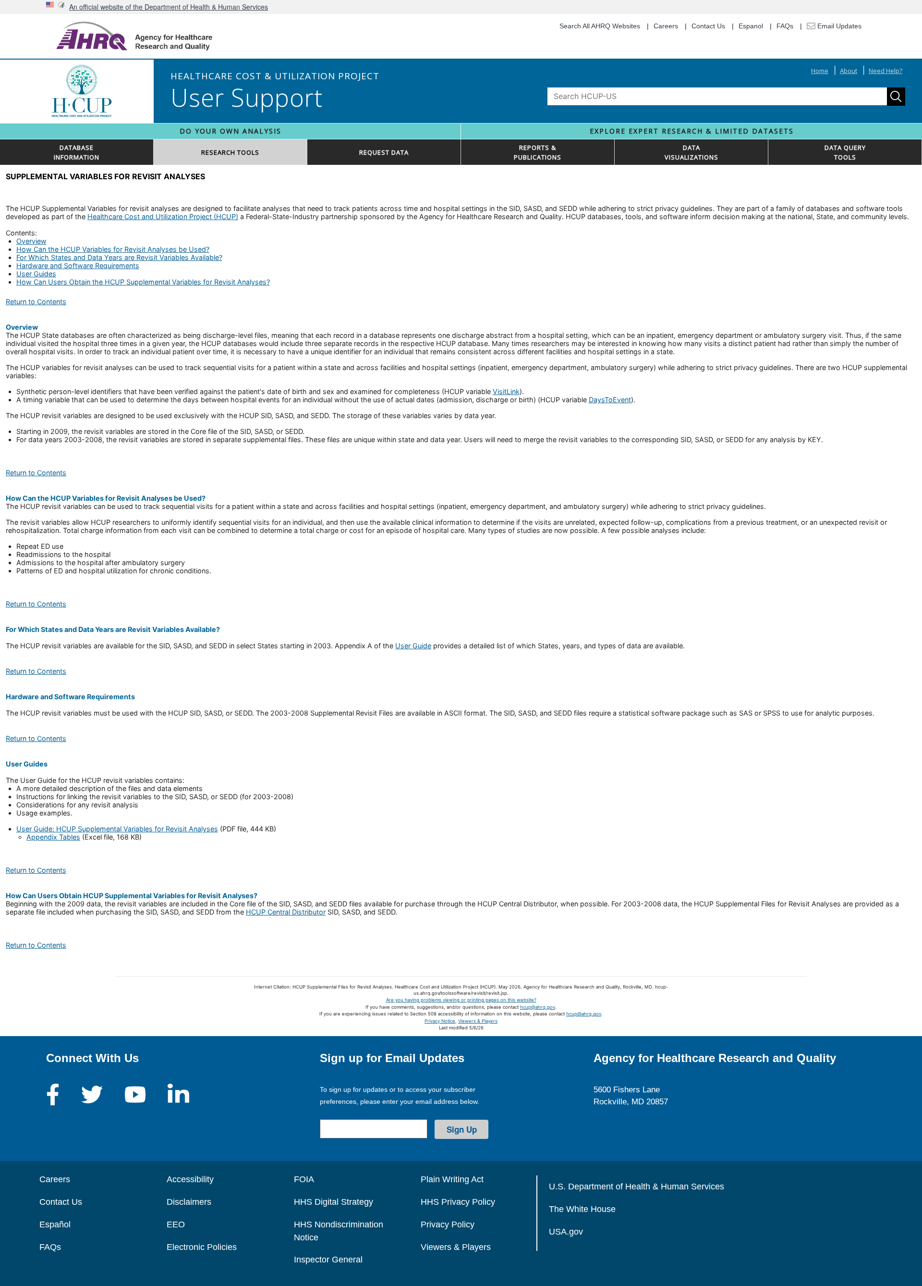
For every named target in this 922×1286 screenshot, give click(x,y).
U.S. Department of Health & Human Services (636, 1186)
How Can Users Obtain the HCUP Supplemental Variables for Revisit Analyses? (143, 282)
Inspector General (328, 1259)
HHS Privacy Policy (458, 1202)
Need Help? (885, 70)
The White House (582, 1209)
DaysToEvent (610, 400)
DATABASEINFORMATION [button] (76, 152)
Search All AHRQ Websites (599, 26)
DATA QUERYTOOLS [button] (845, 152)
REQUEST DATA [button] (384, 152)
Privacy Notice (440, 1021)
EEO (176, 1224)
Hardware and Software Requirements (77, 265)
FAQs (784, 26)
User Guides (36, 274)
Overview (31, 241)
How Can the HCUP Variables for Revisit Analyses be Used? (112, 249)
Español (55, 1224)
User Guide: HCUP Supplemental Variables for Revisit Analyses (117, 829)
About (848, 70)
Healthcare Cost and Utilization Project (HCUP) (162, 216)
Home (819, 70)
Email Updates (838, 26)
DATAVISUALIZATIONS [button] (691, 152)
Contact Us (708, 26)
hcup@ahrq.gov (537, 1007)
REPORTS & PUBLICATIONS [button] (537, 152)
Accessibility (190, 1179)
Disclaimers (189, 1202)
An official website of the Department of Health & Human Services (168, 7)
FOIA (304, 1179)
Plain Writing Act (452, 1179)
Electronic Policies (202, 1247)
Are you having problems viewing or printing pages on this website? (461, 999)
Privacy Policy (447, 1224)
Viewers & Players (477, 1021)
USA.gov (566, 1232)
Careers (666, 26)
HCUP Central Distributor (286, 912)
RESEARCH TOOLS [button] (230, 152)
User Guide (413, 646)
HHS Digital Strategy (333, 1202)
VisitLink (506, 391)
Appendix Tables (53, 837)
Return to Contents (36, 301)
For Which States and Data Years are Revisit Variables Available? (119, 257)
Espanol (751, 26)
